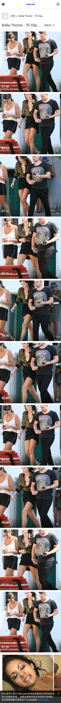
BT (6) (5, 86)
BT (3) (5, 211)
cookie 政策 (43, 699)
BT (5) (5, 397)
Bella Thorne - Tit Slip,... (31, 15)
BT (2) (5, 273)
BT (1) (5, 148)
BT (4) (5, 335)
